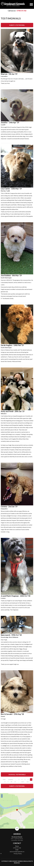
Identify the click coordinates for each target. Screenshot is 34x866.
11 (15, 781)
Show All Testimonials (17, 774)
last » (28, 781)
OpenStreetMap (24, 822)
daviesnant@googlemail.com (17, 851)
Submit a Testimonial (17, 25)
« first (4, 779)
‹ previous (10, 779)
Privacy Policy (18, 853)
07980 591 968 (21, 11)
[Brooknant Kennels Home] (13, 4)
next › (22, 781)
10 (11, 781)
